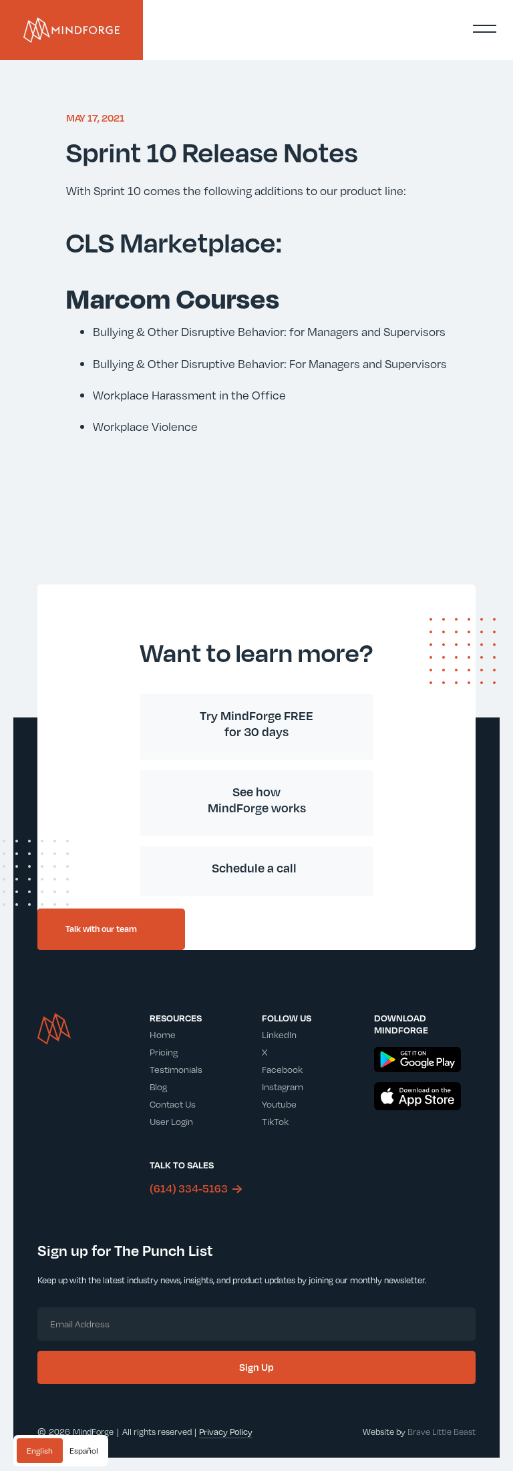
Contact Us (173, 1104)
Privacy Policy (225, 1432)
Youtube (279, 1104)
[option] (84, 1450)
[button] (484, 28)
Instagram (282, 1086)
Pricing (164, 1051)
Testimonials (176, 1069)
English (40, 1450)
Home (163, 1034)
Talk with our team (101, 928)
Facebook (282, 1069)
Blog (158, 1086)
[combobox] (40, 1450)
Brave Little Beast (441, 1432)
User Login (171, 1121)
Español (83, 1450)
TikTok (275, 1121)
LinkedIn (279, 1034)
